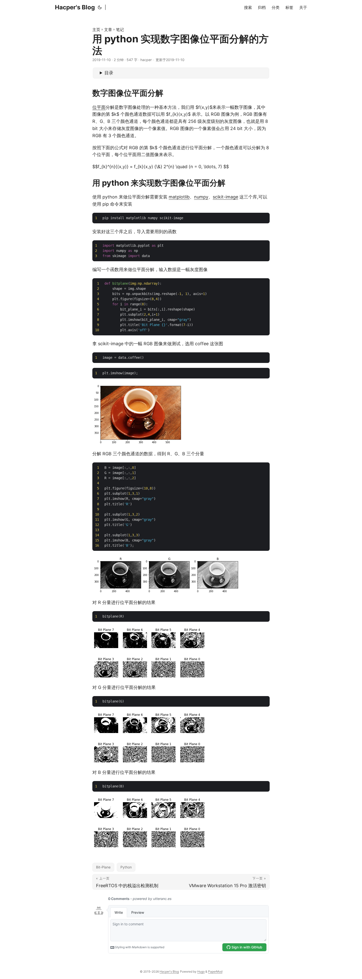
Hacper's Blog (75, 7)
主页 (96, 29)
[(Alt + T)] (100, 7)
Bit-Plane (103, 867)
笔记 (120, 29)
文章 (108, 29)
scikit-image (225, 196)
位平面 (99, 107)
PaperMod (215, 971)
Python (126, 867)
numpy (201, 196)
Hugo (201, 971)
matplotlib (179, 196)
